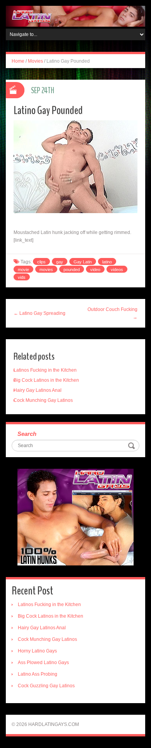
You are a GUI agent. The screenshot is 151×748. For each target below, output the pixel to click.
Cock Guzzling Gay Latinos (46, 685)
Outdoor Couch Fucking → (112, 313)
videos (117, 269)
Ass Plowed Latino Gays (43, 662)
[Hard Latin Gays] (75, 16)
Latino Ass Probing (37, 674)
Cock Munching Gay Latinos (43, 400)
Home (18, 61)
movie (23, 269)
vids (22, 277)
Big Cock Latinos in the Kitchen (46, 380)
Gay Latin (83, 262)
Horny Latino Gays (37, 651)
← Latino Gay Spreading (39, 313)
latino (107, 262)
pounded (71, 269)
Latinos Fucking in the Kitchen (45, 370)
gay (59, 262)
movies (46, 269)
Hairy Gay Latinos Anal (38, 390)
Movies (35, 61)
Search (26, 433)
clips (41, 262)
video (95, 269)
